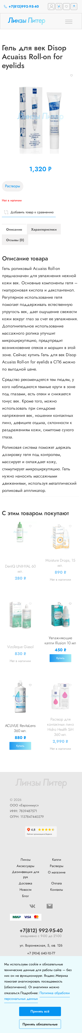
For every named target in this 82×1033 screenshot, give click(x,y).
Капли (56, 859)
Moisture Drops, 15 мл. (60, 563)
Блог (25, 895)
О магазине (56, 872)
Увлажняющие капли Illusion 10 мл (60, 640)
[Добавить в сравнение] (19, 526)
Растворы (12, 186)
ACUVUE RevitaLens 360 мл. (20, 728)
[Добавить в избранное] (71, 75)
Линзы (25, 859)
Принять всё (39, 1011)
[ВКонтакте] (32, 906)
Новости (26, 889)
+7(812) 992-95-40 (41, 931)
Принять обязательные (40, 1024)
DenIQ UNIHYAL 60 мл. (20, 569)
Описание (14, 229)
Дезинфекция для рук (25, 874)
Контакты (56, 889)
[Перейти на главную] (33, 21)
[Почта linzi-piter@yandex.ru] (49, 906)
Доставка (25, 883)
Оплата (56, 883)
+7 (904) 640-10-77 (41, 953)
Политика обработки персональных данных (37, 996)
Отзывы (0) (15, 240)
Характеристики (44, 229)
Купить (60, 658)
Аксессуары (25, 865)
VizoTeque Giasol (20, 647)
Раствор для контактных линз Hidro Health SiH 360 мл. (60, 727)
